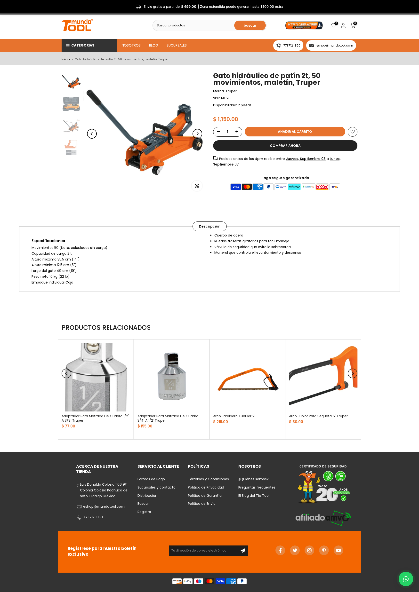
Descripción (209, 226)
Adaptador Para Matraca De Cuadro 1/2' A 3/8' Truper (95, 418)
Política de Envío (202, 503)
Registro (144, 511)
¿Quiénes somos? (253, 479)
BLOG (153, 45)
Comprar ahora (285, 145)
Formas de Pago (151, 479)
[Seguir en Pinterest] (324, 550)
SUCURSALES (177, 45)
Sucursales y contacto (156, 487)
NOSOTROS (131, 45)
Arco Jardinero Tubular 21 (234, 415)
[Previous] (92, 134)
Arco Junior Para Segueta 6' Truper (318, 415)
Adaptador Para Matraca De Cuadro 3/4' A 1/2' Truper (167, 418)
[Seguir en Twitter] (295, 550)
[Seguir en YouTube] (338, 550)
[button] (406, 579)
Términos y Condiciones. (209, 479)
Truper (231, 91)
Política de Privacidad (206, 487)
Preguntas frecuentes (256, 487)
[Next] (197, 134)
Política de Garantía (205, 495)
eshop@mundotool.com (334, 45)
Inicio (66, 59)
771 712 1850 (291, 45)
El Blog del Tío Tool (253, 495)
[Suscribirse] (243, 550)
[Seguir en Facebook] (280, 550)
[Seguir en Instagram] (309, 550)
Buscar (143, 503)
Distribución (147, 495)
